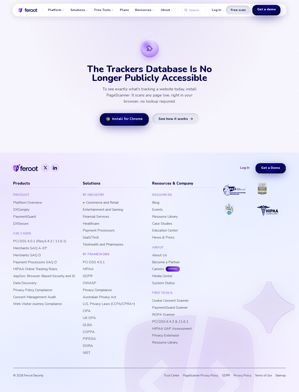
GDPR (88, 276)
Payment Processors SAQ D (35, 262)
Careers (158, 269)
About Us (159, 255)
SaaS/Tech (91, 237)
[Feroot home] (28, 10)
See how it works (173, 118)
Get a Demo (270, 168)
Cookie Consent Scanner (170, 300)
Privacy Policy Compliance (32, 290)
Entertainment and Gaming (103, 209)
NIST (86, 353)
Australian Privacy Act (99, 297)
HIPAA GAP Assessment (172, 328)
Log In (216, 10)
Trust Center (171, 376)
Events (157, 209)
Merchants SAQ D (27, 255)
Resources (143, 10)
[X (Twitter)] (45, 168)
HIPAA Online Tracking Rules (35, 269)
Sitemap (280, 376)
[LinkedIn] (55, 168)
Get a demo (266, 9)
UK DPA (89, 318)
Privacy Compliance (97, 290)
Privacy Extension (165, 335)
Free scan (238, 10)
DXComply (21, 209)
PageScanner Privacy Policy (200, 376)
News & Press (163, 237)
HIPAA (88, 269)
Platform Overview (27, 202)
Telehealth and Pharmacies (103, 244)
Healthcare (91, 223)
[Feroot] (25, 168)
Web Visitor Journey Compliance (37, 304)
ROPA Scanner (163, 314)
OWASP (89, 283)
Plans (124, 10)
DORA (88, 346)
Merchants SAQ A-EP (30, 248)
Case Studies (162, 223)
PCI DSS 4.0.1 (94, 262)
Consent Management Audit (34, 297)
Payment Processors (99, 230)
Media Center (162, 276)
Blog (155, 202)
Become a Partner (166, 262)
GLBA (87, 325)
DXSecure (20, 223)
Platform (54, 10)
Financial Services (96, 216)
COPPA (89, 332)
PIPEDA (89, 339)
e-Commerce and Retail (101, 202)
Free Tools (102, 10)
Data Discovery (25, 283)
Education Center (165, 230)
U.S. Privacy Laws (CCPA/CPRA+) (109, 304)
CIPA (87, 311)
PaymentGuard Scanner (170, 307)
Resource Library (165, 216)
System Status (163, 283)
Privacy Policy (243, 376)
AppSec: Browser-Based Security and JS (44, 276)
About (165, 10)
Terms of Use (263, 376)
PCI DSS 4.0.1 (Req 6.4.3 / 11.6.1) (39, 241)
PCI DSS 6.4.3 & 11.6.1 (170, 321)
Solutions (77, 10)
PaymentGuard (24, 216)
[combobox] (194, 10)
